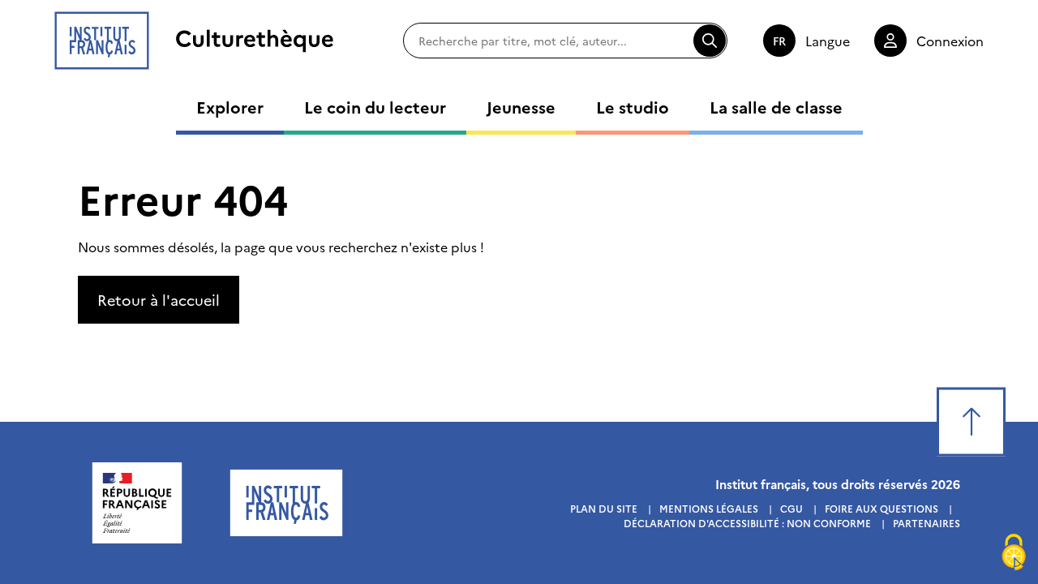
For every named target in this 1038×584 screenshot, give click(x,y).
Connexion (950, 40)
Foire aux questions (881, 508)
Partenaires (926, 523)
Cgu (791, 508)
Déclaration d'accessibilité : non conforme (747, 523)
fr (779, 40)
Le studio (632, 106)
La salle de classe (776, 106)
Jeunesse (521, 106)
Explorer (230, 106)
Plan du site (603, 508)
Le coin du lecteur (375, 106)
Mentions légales (708, 508)
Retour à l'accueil (158, 300)
